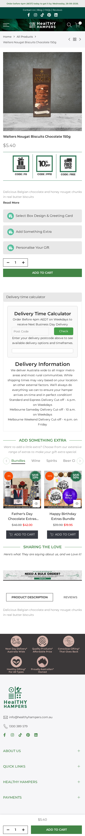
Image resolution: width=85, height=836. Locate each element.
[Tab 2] (35, 461)
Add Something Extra (33, 231)
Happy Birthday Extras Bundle (63, 516)
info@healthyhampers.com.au (30, 717)
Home (7, 36)
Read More (11, 202)
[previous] (6, 505)
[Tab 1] (18, 461)
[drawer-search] (69, 25)
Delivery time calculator (25, 297)
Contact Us (29, 9)
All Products (25, 36)
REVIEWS (70, 597)
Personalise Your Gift (32, 247)
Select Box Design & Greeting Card (44, 215)
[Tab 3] (51, 461)
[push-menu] (6, 25)
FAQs (48, 9)
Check (63, 331)
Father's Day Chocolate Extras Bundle (22, 516)
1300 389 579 (18, 726)
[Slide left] (6, 461)
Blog (39, 9)
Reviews (57, 9)
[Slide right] (80, 461)
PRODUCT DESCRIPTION (30, 597)
